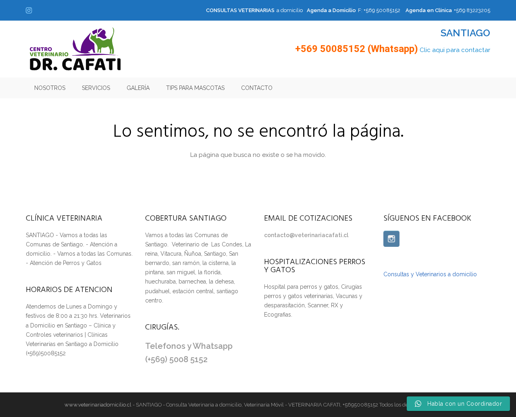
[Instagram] (391, 239)
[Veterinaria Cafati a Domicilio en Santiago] (75, 49)
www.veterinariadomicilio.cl (97, 405)
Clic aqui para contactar (455, 50)
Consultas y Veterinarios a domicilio (430, 274)
